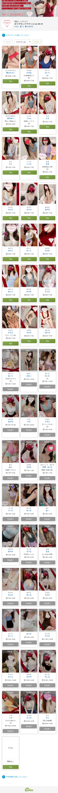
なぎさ (29, 467)
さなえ (10, 332)
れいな (47, 676)
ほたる (47, 332)
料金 (16, 26)
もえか (47, 594)
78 (23, 26)
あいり (10, 375)
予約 (10, 81)
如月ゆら (10, 118)
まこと (10, 635)
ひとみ (47, 635)
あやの (10, 551)
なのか (47, 250)
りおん (47, 421)
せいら (47, 72)
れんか (10, 594)
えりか (29, 717)
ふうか (29, 164)
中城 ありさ (47, 467)
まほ (47, 164)
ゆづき (29, 291)
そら (10, 164)
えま (47, 118)
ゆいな (29, 594)
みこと (29, 250)
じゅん (29, 118)
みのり (10, 250)
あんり (10, 291)
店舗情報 (29, 26)
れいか (47, 375)
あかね (10, 421)
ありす (29, 633)
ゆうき (29, 510)
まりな (47, 291)
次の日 (36, 41)
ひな (29, 421)
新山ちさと (10, 72)
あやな (47, 209)
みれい (29, 375)
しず (10, 717)
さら (47, 717)
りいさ (10, 510)
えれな (29, 332)
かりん (10, 676)
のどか (10, 209)
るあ (47, 551)
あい (47, 510)
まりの (29, 209)
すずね (29, 72)
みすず (29, 676)
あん (10, 467)
